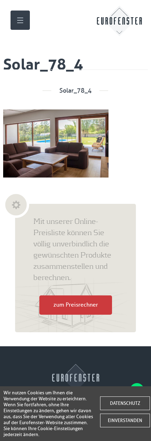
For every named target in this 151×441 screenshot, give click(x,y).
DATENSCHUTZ (125, 403)
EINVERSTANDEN (125, 420)
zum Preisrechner (75, 304)
